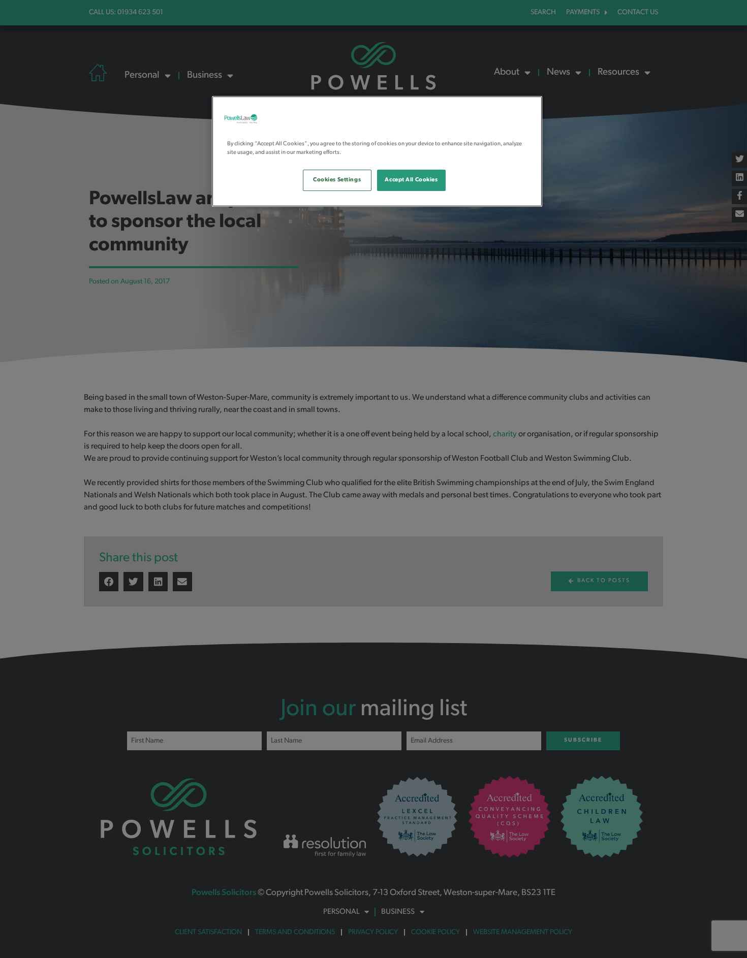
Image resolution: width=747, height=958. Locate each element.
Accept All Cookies (411, 180)
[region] (377, 151)
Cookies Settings (337, 180)
